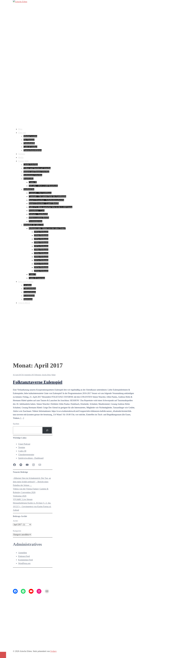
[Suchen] (47, 430)
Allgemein (38, 375)
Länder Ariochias (30, 164)
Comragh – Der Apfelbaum (40, 193)
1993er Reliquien (41, 232)
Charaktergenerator (26, 454)
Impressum (28, 299)
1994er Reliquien (41, 235)
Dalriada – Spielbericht (38, 214)
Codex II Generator (37, 278)
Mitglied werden (30, 136)
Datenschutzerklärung (32, 150)
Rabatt (53, 375)
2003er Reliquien (41, 267)
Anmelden (22, 553)
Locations (27, 285)
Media (20, 157)
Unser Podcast (24, 444)
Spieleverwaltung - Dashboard (30, 458)
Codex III (33, 182)
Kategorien (17, 531)
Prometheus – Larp (37, 210)
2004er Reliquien (41, 271)
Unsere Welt (23, 161)
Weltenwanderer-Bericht (39, 218)
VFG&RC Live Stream (22, 499)
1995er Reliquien (41, 239)
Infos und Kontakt (25, 281)
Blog (20, 129)
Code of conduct (30, 147)
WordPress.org (24, 563)
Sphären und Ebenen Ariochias (36, 172)
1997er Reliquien (41, 246)
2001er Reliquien (41, 260)
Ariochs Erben (46, 375)
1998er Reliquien (41, 250)
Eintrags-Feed (24, 556)
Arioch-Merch (24, 303)
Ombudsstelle (29, 143)
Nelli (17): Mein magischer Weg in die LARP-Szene (50, 207)
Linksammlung (29, 288)
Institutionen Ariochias (32, 175)
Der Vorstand (29, 140)
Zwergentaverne (35, 221)
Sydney (53, 651)
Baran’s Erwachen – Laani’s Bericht (44, 203)
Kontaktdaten (29, 296)
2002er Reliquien (41, 264)
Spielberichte (28, 189)
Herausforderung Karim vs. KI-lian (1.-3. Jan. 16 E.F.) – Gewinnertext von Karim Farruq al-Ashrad (32, 506)
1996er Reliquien (41, 242)
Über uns (22, 133)
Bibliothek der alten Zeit (33, 225)
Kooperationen (29, 292)
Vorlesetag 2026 (19, 496)
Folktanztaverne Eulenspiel (37, 382)
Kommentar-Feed (25, 560)
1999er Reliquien (41, 253)
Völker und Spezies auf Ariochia (37, 168)
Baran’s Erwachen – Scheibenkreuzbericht (46, 200)
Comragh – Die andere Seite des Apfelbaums (47, 196)
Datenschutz (52, 630)
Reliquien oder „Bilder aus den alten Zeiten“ (47, 228)
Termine (21, 154)
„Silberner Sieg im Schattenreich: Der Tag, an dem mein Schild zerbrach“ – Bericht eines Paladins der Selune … (32, 481)
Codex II (32, 274)
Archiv (15, 521)
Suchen (16, 424)
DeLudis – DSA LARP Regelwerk (43, 186)
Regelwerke (28, 179)
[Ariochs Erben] (20, 2)
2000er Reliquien (41, 257)
